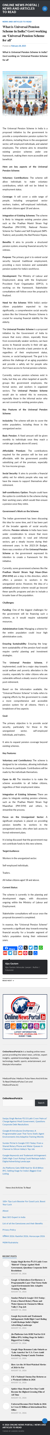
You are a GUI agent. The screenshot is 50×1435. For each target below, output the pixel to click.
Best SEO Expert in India (14, 1217)
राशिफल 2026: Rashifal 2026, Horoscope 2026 (24, 1236)
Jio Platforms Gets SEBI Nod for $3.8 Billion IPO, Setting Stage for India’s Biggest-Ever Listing (23, 1171)
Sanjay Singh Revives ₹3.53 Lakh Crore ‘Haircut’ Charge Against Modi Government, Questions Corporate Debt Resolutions (25, 1121)
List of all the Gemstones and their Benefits (23, 1224)
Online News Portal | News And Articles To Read (21, 9)
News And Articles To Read (17, 22)
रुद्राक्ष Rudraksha (10, 1243)
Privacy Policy (9, 1230)
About (5, 1211)
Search (41, 1103)
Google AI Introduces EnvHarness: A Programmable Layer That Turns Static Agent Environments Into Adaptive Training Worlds (23, 1134)
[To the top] (44, 1421)
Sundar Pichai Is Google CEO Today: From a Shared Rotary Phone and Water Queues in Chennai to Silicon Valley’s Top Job (23, 1146)
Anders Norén (17, 1431)
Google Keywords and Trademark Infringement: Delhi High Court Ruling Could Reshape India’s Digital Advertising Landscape (24, 1158)
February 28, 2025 (18, 46)
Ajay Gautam (11, 964)
